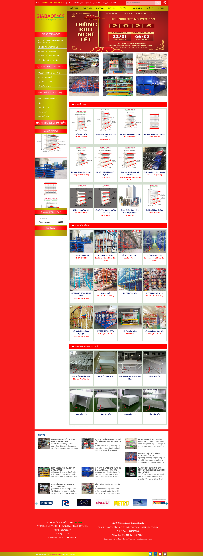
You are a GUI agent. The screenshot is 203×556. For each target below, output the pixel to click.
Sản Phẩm (87, 8)
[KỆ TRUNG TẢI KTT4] (105, 317)
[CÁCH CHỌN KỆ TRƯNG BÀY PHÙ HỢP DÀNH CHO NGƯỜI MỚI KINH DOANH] (131, 471)
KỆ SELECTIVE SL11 (130, 255)
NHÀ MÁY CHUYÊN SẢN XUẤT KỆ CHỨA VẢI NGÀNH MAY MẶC (108, 469)
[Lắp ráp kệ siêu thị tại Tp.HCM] (130, 158)
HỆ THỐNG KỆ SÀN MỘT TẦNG (81, 294)
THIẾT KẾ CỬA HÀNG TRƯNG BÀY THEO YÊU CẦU (50, 41)
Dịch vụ (111, 8)
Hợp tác (99, 8)
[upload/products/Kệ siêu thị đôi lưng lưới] (51, 198)
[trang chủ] (51, 18)
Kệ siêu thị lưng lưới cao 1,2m (106, 135)
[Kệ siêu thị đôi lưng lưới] (130, 120)
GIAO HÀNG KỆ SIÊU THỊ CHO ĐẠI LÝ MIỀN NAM (63, 485)
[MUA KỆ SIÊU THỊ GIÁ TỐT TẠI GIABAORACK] (118, 85)
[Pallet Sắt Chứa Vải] (81, 241)
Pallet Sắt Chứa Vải (81, 255)
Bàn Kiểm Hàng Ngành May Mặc (130, 377)
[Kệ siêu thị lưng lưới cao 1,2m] (105, 120)
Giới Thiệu (74, 8)
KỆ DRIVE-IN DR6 (130, 293)
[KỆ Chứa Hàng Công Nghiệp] (81, 317)
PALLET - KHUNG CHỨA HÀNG (49, 73)
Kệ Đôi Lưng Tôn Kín (81, 210)
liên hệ (161, 8)
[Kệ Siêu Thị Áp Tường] (154, 196)
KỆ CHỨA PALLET (44, 86)
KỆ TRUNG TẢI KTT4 (105, 331)
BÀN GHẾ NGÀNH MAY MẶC (50, 92)
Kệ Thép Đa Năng (130, 331)
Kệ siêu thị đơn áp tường (154, 134)
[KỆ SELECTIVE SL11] (130, 241)
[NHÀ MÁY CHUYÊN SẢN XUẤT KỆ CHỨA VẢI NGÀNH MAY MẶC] (151, 85)
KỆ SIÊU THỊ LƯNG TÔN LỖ (48, 47)
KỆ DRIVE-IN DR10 (105, 255)
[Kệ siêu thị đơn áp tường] (154, 120)
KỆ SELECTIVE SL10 (154, 293)
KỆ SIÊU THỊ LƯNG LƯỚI (47, 51)
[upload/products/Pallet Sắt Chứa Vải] (51, 153)
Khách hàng (136, 8)
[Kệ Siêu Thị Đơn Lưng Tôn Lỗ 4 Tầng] (105, 196)
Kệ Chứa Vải (106, 293)
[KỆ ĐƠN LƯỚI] (81, 120)
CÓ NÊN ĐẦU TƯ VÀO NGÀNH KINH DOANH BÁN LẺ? (63, 440)
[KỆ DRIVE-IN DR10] (105, 241)
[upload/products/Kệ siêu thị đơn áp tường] (51, 173)
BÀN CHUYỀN (43, 112)
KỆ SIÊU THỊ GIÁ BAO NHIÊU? (150, 439)
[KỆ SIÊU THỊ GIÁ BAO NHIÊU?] (151, 63)
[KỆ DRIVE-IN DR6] (130, 279)
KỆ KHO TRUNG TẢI (45, 77)
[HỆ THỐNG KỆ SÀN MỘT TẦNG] (81, 279)
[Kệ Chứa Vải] (105, 279)
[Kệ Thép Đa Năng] (130, 317)
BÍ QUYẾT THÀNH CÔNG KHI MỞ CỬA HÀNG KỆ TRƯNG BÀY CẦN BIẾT (108, 441)
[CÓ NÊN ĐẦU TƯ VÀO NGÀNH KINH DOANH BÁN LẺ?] (84, 63)
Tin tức (123, 8)
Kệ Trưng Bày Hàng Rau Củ (154, 172)
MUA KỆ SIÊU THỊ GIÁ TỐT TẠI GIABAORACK (63, 469)
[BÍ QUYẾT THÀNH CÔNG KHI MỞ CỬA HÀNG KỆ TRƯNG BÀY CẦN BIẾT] (118, 63)
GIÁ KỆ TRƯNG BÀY (51, 34)
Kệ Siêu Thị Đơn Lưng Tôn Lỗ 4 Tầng (105, 211)
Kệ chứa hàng (82, 225)
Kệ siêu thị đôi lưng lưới (130, 134)
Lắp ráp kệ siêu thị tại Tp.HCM (130, 173)
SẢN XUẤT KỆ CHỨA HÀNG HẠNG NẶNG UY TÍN (149, 454)
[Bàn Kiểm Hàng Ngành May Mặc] (130, 362)
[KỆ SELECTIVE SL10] (154, 279)
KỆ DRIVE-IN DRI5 (154, 255)
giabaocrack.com (55, 554)
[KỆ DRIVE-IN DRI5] (154, 241)
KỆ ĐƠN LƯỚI (81, 134)
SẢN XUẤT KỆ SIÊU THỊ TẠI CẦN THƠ (107, 485)
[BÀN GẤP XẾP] (81, 400)
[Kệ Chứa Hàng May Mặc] (154, 317)
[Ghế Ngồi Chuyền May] (81, 362)
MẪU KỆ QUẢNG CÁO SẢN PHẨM (51, 123)
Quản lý (149, 8)
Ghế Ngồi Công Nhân (105, 376)
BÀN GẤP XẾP (43, 108)
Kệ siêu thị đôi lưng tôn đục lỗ (105, 173)
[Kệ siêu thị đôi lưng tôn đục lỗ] (105, 158)
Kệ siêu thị (80, 104)
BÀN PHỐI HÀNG (44, 117)
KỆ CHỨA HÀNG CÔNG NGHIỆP (51, 66)
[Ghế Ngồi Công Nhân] (105, 362)
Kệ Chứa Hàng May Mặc (154, 331)
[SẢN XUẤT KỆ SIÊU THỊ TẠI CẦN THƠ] (88, 488)
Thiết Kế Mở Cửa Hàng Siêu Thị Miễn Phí (130, 211)
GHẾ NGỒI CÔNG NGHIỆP (47, 99)
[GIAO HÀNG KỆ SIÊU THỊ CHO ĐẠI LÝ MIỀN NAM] (44, 488)
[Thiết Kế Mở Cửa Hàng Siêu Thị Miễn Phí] (130, 196)
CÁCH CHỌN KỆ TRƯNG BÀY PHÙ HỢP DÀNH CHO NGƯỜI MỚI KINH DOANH (151, 470)
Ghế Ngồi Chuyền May (81, 376)
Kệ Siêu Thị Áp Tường (154, 210)
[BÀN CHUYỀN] (154, 362)
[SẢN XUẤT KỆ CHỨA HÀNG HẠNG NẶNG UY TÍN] (84, 85)
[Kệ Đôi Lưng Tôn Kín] (81, 196)
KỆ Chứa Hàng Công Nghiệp (81, 332)
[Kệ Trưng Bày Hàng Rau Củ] (154, 158)
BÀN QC (41, 103)
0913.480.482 (47, 2)
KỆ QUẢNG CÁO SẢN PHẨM (48, 60)
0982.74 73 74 (59, 2)
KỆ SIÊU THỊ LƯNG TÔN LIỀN (48, 56)
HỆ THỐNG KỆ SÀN (45, 82)
